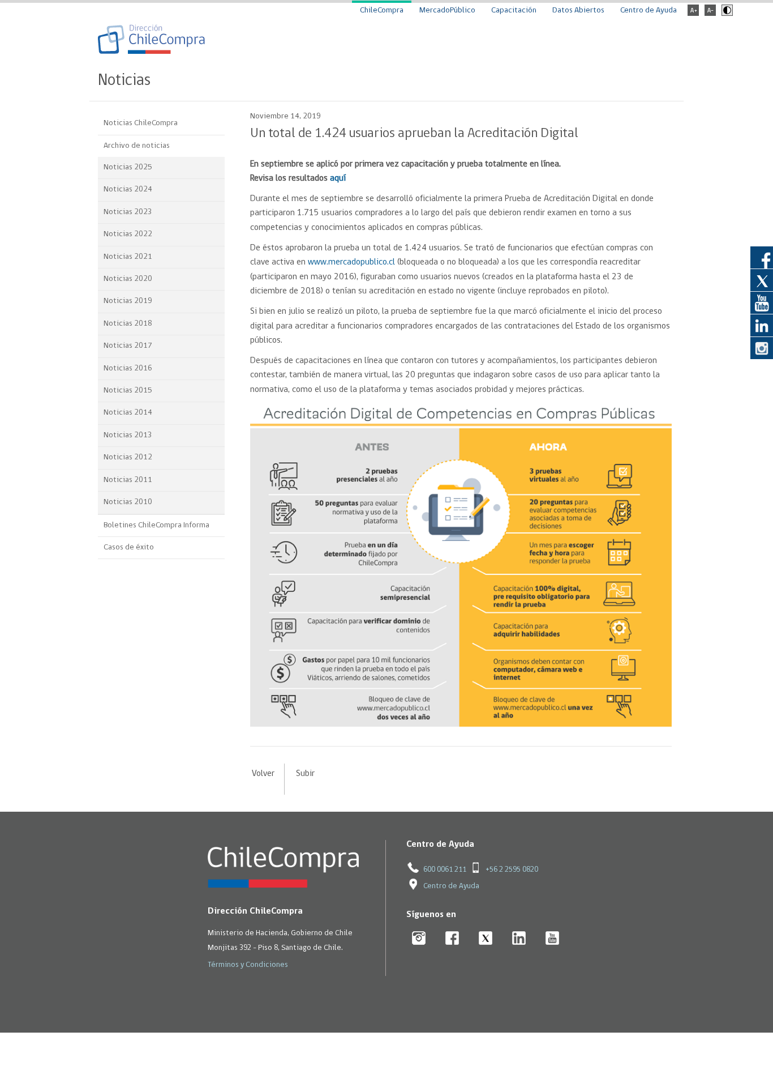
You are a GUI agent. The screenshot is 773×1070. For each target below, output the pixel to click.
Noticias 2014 (128, 412)
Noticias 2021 (128, 257)
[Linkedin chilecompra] (519, 939)
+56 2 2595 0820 (512, 869)
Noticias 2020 (128, 279)
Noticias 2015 (128, 390)
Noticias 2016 (128, 368)
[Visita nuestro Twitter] (761, 279)
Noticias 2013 (128, 435)
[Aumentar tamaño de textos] (693, 14)
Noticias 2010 (128, 502)
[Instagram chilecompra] (419, 939)
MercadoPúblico (447, 10)
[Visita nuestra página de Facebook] (761, 257)
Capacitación (513, 10)
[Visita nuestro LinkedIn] (761, 325)
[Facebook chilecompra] (452, 939)
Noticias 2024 (128, 189)
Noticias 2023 (128, 212)
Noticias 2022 (128, 234)
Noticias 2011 (128, 480)
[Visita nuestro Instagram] (761, 347)
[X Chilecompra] (486, 939)
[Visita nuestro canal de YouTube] (761, 302)
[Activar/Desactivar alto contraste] (726, 14)
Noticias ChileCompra (141, 123)
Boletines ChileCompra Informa (156, 525)
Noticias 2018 (128, 323)
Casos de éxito (129, 547)
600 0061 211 (444, 869)
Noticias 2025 (128, 167)
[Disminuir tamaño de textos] (710, 14)
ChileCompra (381, 10)
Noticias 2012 (128, 457)
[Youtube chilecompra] (553, 939)
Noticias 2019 (128, 301)
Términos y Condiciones (248, 965)
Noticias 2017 (128, 346)
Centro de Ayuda (648, 10)
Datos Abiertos (578, 10)
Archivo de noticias (137, 146)
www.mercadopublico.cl (351, 262)
